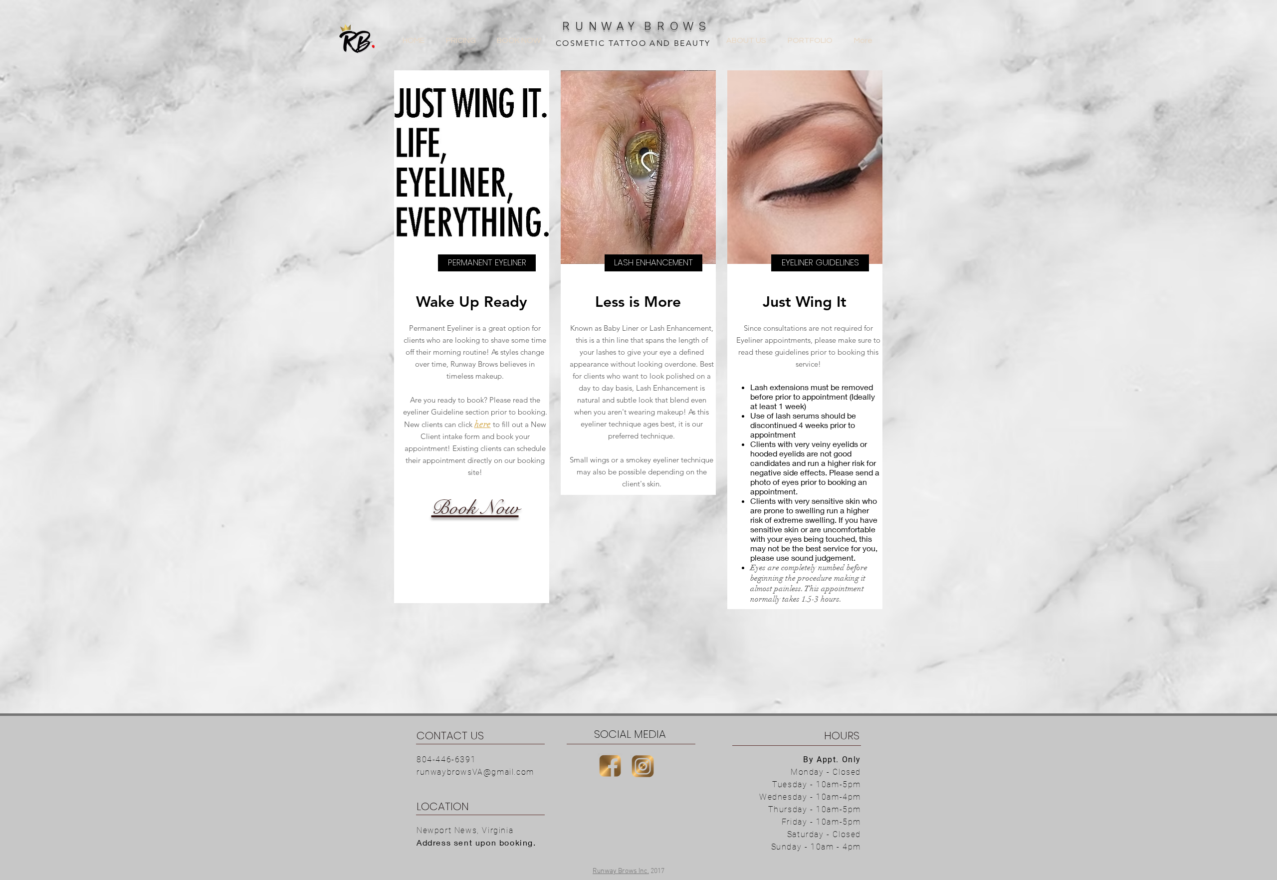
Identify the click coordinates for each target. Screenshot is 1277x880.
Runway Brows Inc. (621, 871)
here (482, 424)
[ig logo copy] (642, 766)
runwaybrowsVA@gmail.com (475, 772)
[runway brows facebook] (610, 766)
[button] (487, 262)
